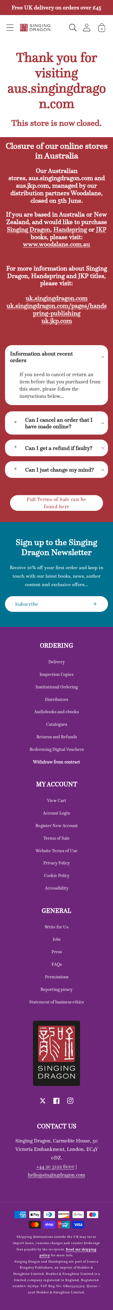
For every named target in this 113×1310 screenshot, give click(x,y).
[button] (10, 28)
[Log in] (86, 27)
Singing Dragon (28, 229)
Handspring (70, 229)
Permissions (56, 977)
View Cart (56, 800)
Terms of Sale (56, 838)
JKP (101, 229)
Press (56, 951)
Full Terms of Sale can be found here (56, 503)
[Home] (35, 27)
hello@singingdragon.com (56, 1175)
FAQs (56, 964)
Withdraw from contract (56, 762)
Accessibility (56, 888)
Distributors (56, 699)
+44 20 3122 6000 (55, 1166)
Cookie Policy (56, 875)
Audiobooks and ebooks (56, 711)
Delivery (56, 662)
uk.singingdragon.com (57, 298)
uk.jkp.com (56, 321)
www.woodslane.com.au (56, 244)
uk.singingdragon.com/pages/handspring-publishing (57, 309)
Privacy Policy (56, 863)
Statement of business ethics (56, 1002)
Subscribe (27, 604)
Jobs (57, 939)
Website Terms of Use (56, 850)
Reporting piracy (56, 989)
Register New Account (56, 825)
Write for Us (56, 927)
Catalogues (56, 724)
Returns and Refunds (56, 737)
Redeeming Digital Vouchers (57, 749)
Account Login (56, 813)
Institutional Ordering (56, 687)
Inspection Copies (56, 674)
